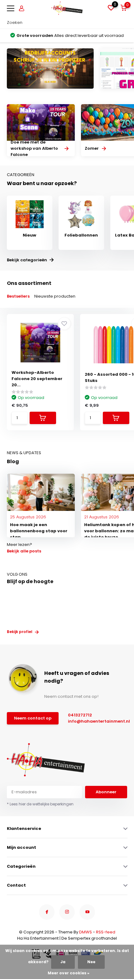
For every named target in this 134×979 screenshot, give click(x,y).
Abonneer (106, 792)
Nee (91, 961)
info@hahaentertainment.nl (93, 721)
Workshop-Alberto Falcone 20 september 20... (37, 379)
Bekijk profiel (20, 631)
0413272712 (80, 715)
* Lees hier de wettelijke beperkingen (40, 804)
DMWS (85, 932)
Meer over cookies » (68, 973)
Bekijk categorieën (27, 260)
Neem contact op (32, 718)
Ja (62, 961)
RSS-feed (105, 932)
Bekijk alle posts (24, 551)
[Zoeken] (124, 23)
